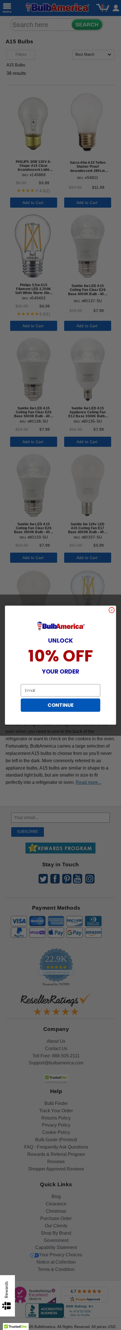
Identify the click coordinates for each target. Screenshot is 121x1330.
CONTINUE (60, 705)
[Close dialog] (111, 610)
